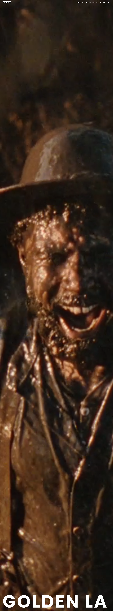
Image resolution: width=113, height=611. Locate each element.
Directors (80, 2)
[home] (7, 2)
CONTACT (95, 2)
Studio (88, 2)
